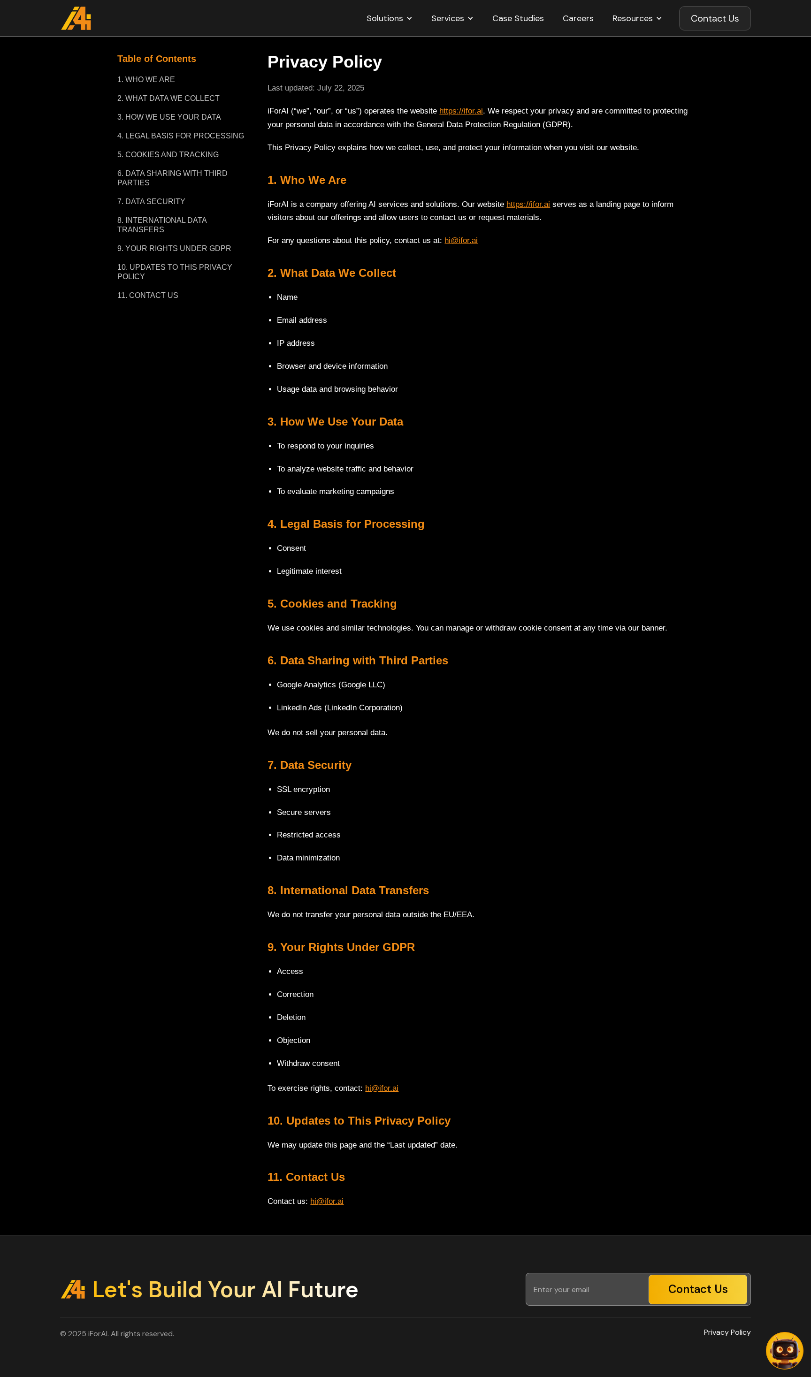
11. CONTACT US (147, 295)
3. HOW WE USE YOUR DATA (169, 117)
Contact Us (715, 18)
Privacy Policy (727, 1332)
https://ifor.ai (461, 111)
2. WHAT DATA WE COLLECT (168, 98)
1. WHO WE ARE (146, 80)
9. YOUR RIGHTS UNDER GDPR (174, 248)
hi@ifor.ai (461, 240)
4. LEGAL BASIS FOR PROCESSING (180, 136)
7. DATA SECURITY (151, 201)
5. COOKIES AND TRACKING (168, 155)
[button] (389, 18)
